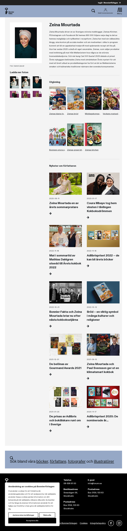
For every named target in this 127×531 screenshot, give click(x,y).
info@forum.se (95, 483)
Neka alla (47, 515)
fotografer (77, 461)
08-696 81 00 (70, 483)
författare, (58, 461)
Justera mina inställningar (23, 515)
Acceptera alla (32, 520)
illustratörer (104, 461)
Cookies (84, 523)
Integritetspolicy (98, 523)
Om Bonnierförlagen (67, 523)
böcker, (42, 461)
